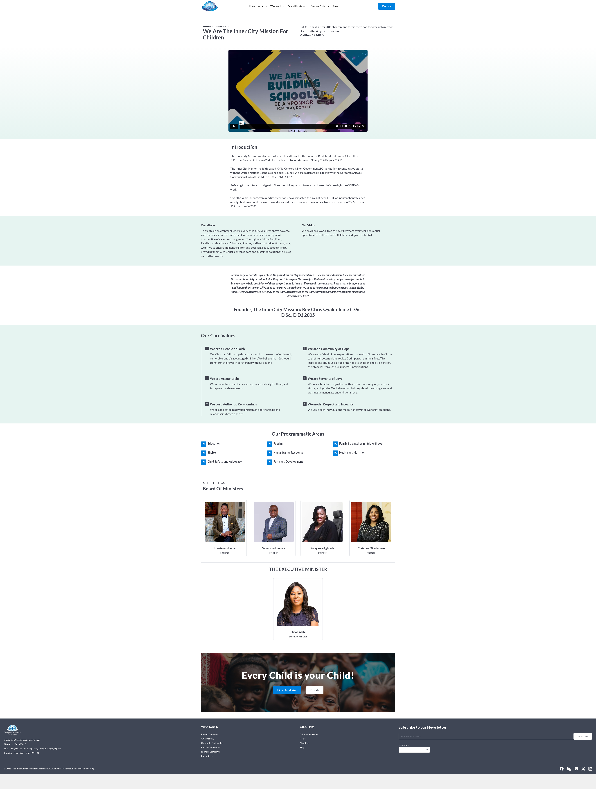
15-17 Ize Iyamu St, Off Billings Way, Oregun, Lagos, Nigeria (32, 748)
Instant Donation (209, 734)
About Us (304, 743)
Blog (302, 747)
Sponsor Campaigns (210, 751)
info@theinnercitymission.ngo (25, 740)
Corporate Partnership (212, 743)
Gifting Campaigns (309, 734)
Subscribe (582, 736)
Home (303, 738)
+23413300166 (19, 744)
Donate (386, 6)
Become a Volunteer (211, 747)
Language (404, 744)
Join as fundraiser (287, 690)
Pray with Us (207, 756)
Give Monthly (207, 738)
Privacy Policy (87, 768)
